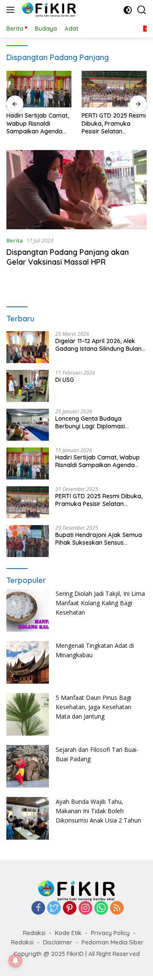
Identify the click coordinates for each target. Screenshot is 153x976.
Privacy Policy (110, 933)
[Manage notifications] (15, 960)
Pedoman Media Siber (113, 942)
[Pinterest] (69, 908)
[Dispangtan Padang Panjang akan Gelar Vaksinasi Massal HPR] (76, 189)
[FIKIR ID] (48, 10)
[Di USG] (27, 386)
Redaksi (34, 933)
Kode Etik (68, 933)
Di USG (64, 380)
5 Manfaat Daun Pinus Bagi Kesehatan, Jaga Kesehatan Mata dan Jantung (93, 707)
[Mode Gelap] (128, 10)
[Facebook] (38, 908)
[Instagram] (85, 908)
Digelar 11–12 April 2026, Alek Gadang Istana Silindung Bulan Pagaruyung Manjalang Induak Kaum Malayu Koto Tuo (98, 344)
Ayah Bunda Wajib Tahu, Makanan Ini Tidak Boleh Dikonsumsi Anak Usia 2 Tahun (98, 811)
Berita (14, 240)
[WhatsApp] (101, 908)
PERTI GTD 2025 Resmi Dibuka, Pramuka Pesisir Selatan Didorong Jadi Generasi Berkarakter (114, 123)
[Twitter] (54, 908)
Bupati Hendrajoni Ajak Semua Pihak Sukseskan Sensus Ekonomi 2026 (98, 538)
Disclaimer (57, 942)
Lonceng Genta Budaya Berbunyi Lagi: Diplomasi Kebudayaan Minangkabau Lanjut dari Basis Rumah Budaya (93, 422)
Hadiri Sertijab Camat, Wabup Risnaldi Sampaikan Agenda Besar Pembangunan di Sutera (37, 123)
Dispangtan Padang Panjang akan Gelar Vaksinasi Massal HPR (67, 257)
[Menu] (12, 10)
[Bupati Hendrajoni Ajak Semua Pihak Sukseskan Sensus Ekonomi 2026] (27, 541)
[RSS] (117, 908)
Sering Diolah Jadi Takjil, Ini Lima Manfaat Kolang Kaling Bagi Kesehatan (100, 603)
